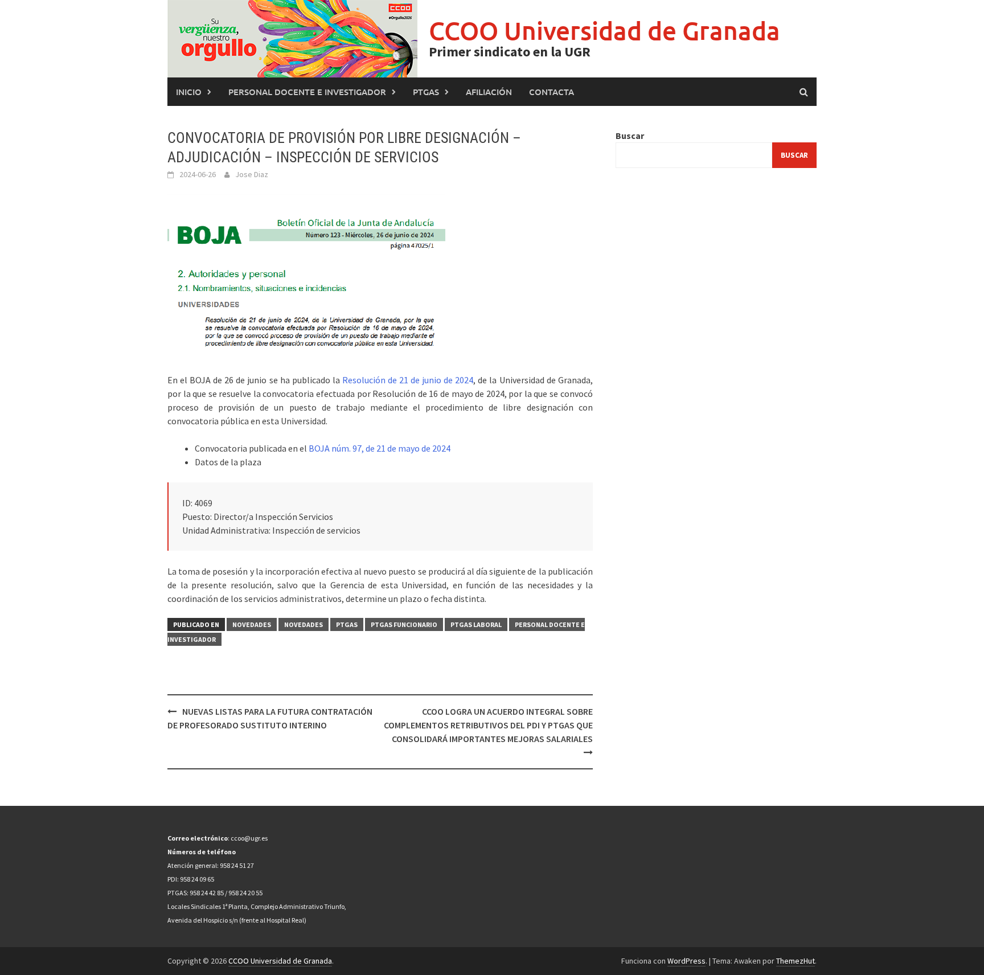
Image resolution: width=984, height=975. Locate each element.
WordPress (686, 961)
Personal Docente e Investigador (307, 91)
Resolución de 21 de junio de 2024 (407, 380)
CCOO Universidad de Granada (604, 30)
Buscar (630, 135)
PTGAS (426, 91)
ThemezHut (795, 961)
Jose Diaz (251, 174)
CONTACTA (551, 91)
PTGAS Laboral (476, 624)
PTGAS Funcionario (404, 624)
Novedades (251, 624)
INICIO (189, 91)
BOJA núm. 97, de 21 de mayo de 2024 (379, 448)
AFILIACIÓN (489, 91)
